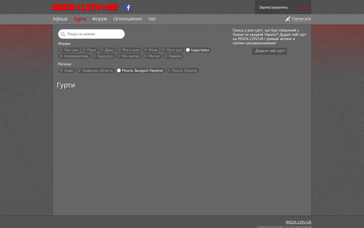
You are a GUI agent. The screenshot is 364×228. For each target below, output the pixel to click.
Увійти (302, 7)
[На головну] (87, 7)
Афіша (60, 19)
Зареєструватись (273, 7)
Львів (68, 70)
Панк (91, 50)
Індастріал (200, 50)
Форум (99, 19)
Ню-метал (131, 56)
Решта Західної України (142, 70)
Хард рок (105, 56)
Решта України (184, 70)
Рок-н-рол (131, 50)
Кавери (175, 56)
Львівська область (97, 70)
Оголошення (128, 19)
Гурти (80, 19)
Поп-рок (71, 50)
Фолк (153, 50)
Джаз (109, 50)
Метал (154, 56)
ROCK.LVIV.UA (298, 222)
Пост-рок (174, 50)
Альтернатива (76, 56)
